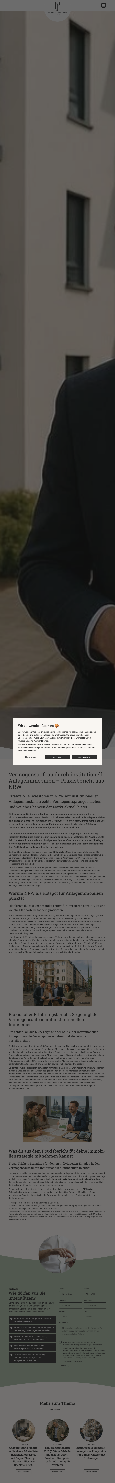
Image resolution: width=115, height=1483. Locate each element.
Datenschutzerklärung (28, 748)
